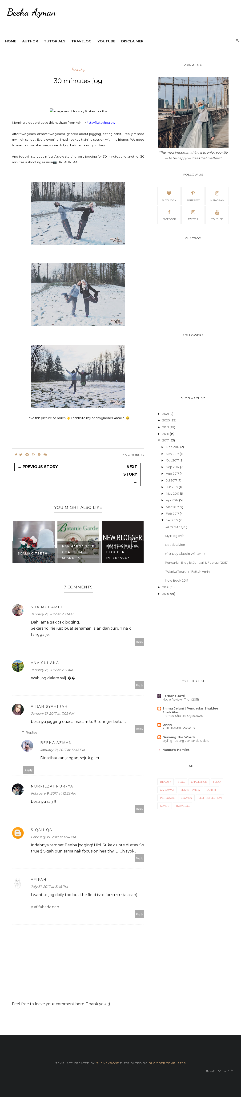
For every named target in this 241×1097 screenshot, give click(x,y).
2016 (165, 587)
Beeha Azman (56, 743)
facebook (169, 219)
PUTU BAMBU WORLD (178, 728)
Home (10, 41)
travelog (81, 41)
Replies (31, 732)
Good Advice (175, 544)
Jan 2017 (172, 520)
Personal (167, 797)
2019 (165, 427)
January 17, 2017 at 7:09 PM (52, 713)
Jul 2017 (171, 480)
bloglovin (169, 200)
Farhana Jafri (173, 696)
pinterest (193, 200)
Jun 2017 (172, 487)
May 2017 (172, 493)
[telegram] (27, 454)
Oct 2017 (172, 460)
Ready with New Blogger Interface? (79, 552)
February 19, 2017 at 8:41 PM (53, 837)
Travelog (183, 805)
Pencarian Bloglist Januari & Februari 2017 (196, 562)
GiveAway (167, 789)
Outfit (211, 789)
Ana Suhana (45, 663)
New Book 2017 (176, 580)
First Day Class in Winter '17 (185, 553)
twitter (193, 219)
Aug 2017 (172, 473)
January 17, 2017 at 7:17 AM (52, 670)
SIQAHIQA (41, 830)
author (30, 41)
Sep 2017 (172, 467)
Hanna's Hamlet (175, 749)
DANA (167, 724)
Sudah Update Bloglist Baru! (122, 554)
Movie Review (190, 789)
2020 (166, 420)
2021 (165, 414)
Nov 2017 (172, 454)
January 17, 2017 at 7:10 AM (52, 614)
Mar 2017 (172, 507)
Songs (164, 805)
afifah (39, 879)
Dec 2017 (173, 447)
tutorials (54, 41)
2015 (165, 593)
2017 (165, 440)
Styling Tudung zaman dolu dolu (185, 740)
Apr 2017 (172, 500)
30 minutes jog (176, 527)
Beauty (78, 70)
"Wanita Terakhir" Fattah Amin (187, 571)
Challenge (199, 781)
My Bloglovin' (175, 536)
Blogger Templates (167, 1063)
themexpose (107, 1063)
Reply (139, 641)
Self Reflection (210, 797)
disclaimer (132, 41)
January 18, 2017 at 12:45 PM (62, 750)
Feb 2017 (172, 513)
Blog (181, 781)
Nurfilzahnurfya (52, 786)
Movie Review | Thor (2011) (180, 699)
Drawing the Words (179, 737)
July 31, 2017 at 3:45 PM (49, 887)
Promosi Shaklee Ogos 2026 (182, 716)
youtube (106, 41)
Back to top (218, 1070)
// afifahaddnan (45, 907)
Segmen (186, 797)
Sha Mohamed (47, 607)
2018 (165, 434)
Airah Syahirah (49, 706)
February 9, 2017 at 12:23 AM (53, 793)
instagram (217, 200)
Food (217, 781)
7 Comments (133, 454)
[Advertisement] (193, 637)
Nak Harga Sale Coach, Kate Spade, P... (34, 552)
